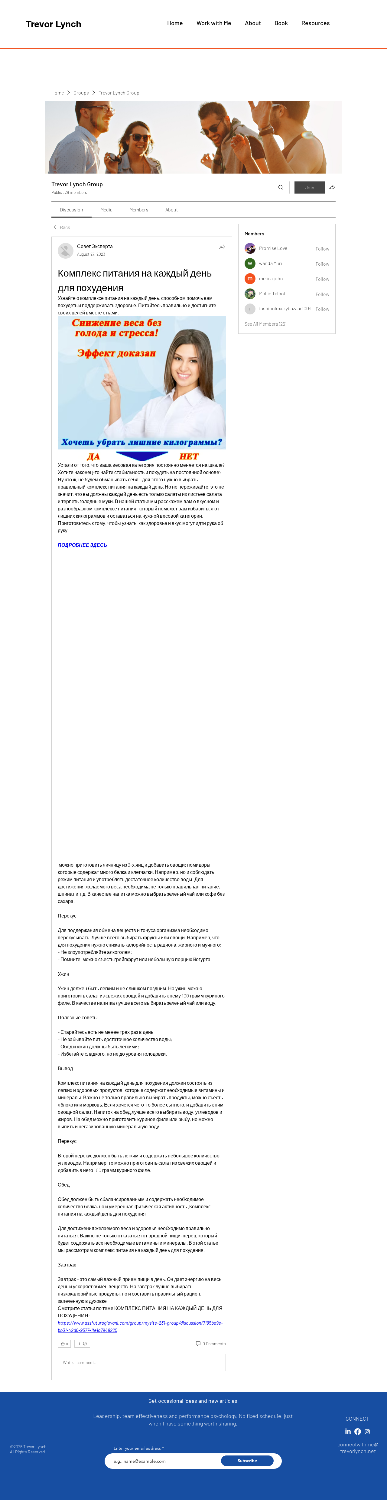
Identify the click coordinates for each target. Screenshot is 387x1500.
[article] (141, 808)
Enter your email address (137, 1448)
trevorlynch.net (358, 1451)
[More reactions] (82, 1344)
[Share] (222, 246)
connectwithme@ (358, 1444)
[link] (71, 209)
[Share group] (332, 187)
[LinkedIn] (348, 1431)
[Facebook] (357, 1431)
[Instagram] (367, 1431)
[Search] (281, 187)
